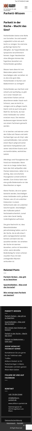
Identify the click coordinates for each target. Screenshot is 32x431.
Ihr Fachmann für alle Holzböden (10, 9)
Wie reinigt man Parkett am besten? (15, 329)
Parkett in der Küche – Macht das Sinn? (16, 334)
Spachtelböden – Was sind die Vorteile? (15, 323)
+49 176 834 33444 (15, 394)
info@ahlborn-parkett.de (13, 399)
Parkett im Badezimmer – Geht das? (14, 340)
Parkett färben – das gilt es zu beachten (15, 317)
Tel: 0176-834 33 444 (21, 1)
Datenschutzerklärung (13, 420)
